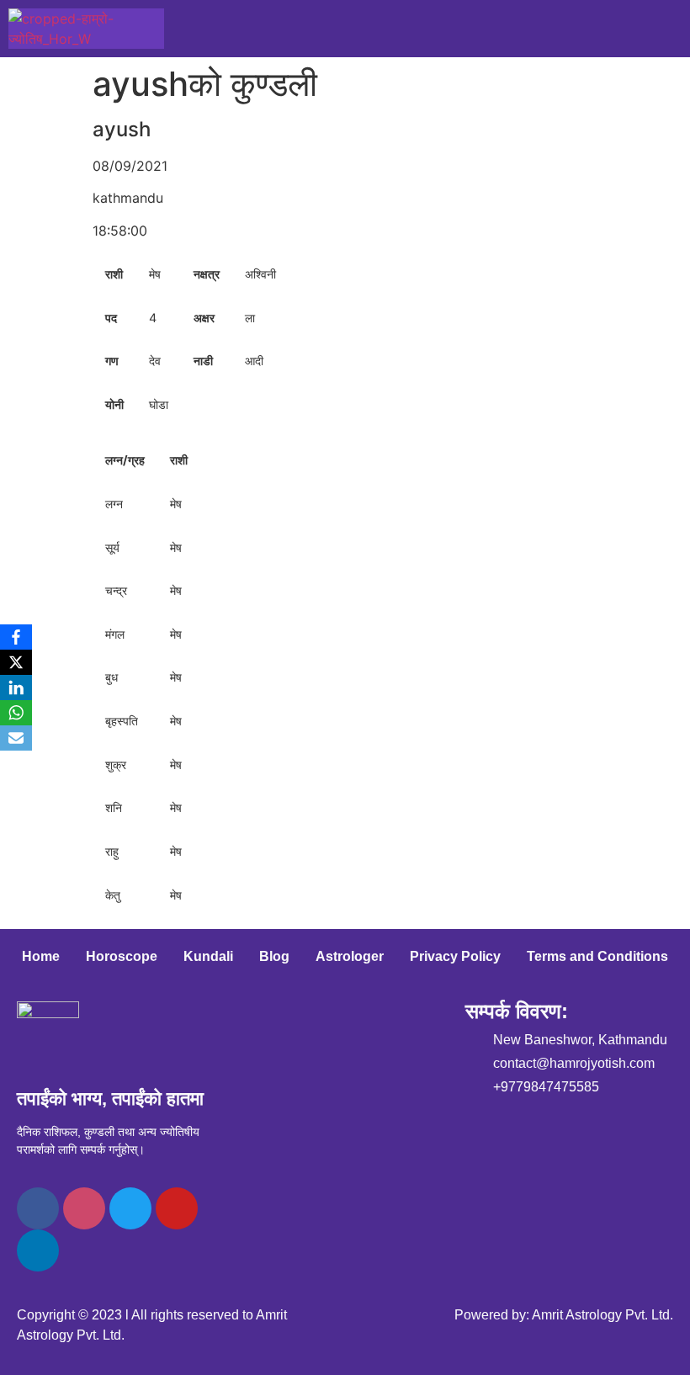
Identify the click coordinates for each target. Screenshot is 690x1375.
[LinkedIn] (16, 687)
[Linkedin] (38, 1250)
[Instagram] (84, 1208)
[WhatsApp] (16, 712)
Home (41, 956)
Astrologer (350, 956)
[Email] (16, 738)
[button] (675, 28)
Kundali (208, 956)
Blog (274, 956)
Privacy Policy (455, 956)
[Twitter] (130, 1208)
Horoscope (121, 956)
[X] (16, 662)
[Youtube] (177, 1208)
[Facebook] (38, 1208)
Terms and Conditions (597, 956)
